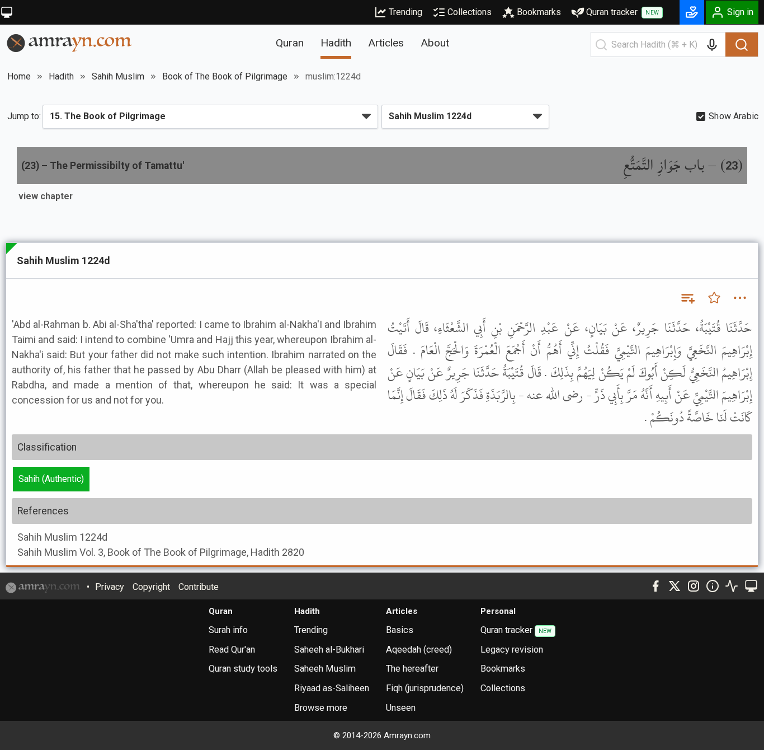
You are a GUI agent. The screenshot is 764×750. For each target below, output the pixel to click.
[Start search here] (601, 45)
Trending (405, 12)
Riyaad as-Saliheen (331, 688)
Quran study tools (243, 668)
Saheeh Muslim (325, 668)
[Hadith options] (740, 298)
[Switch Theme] (6, 12)
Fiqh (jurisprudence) (425, 688)
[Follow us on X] (674, 586)
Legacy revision (511, 649)
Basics (399, 630)
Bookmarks (539, 12)
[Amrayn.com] (70, 42)
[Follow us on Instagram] (693, 586)
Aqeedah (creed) (419, 649)
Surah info (228, 630)
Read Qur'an (232, 649)
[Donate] (692, 12)
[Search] (741, 44)
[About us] (712, 586)
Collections (469, 12)
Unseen (401, 707)
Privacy (109, 587)
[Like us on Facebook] (655, 586)
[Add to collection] (687, 297)
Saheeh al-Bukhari (329, 649)
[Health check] (731, 586)
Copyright (151, 587)
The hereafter (412, 668)
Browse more (320, 707)
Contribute (198, 587)
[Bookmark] (714, 298)
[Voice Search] (712, 45)
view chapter (45, 196)
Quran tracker (622, 12)
